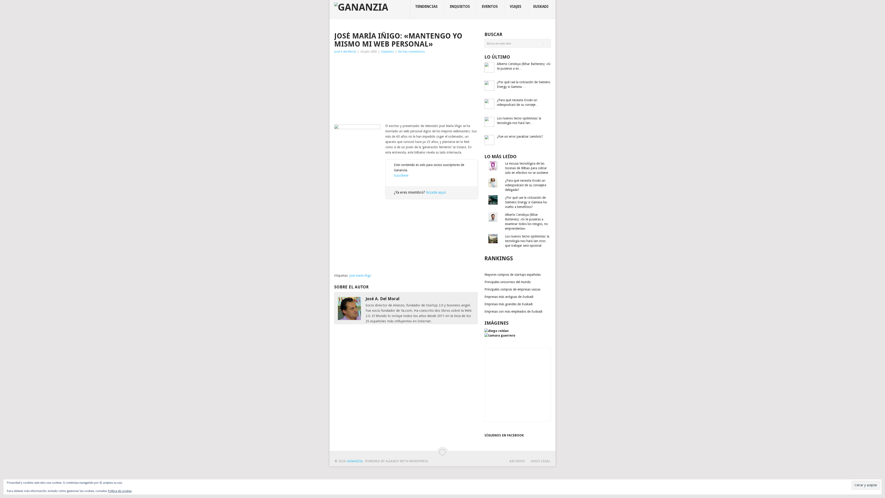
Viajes (515, 6)
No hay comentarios (411, 51)
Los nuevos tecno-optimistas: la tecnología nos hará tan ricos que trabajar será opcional (527, 240)
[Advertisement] (406, 88)
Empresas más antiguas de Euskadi (508, 297)
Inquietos (460, 6)
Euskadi (541, 6)
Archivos (517, 461)
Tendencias (426, 6)
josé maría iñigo (360, 275)
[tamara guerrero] (499, 335)
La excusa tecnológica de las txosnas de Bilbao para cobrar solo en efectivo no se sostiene (526, 168)
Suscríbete (401, 175)
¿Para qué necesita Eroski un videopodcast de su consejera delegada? (525, 185)
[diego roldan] (496, 331)
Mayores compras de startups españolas (512, 274)
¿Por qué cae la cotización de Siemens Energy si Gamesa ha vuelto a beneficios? (526, 202)
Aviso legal (540, 461)
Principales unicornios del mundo (507, 282)
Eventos (490, 6)
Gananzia (355, 461)
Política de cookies (120, 491)
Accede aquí (436, 192)
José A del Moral (345, 51)
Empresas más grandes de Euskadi (508, 304)
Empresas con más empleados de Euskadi (513, 311)
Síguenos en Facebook (504, 435)
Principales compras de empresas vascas (512, 289)
